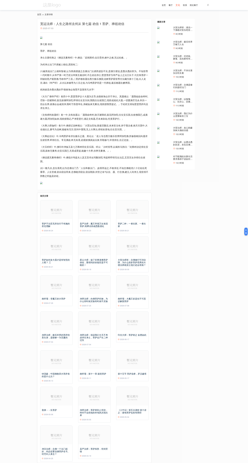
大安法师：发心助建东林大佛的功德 (182, 129)
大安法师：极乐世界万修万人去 (182, 43)
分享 (246, 231)
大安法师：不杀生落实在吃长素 (182, 71)
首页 (164, 5)
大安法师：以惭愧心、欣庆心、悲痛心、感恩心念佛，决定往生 (182, 102)
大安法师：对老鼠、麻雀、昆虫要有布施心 (182, 58)
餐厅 (171, 5)
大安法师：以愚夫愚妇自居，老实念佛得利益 (182, 144)
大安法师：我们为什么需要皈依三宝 (182, 114)
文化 (178, 5)
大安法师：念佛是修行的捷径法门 (182, 86)
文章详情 (49, 14)
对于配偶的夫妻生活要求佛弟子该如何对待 (182, 159)
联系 (185, 5)
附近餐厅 (194, 5)
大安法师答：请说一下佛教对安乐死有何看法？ (182, 30)
